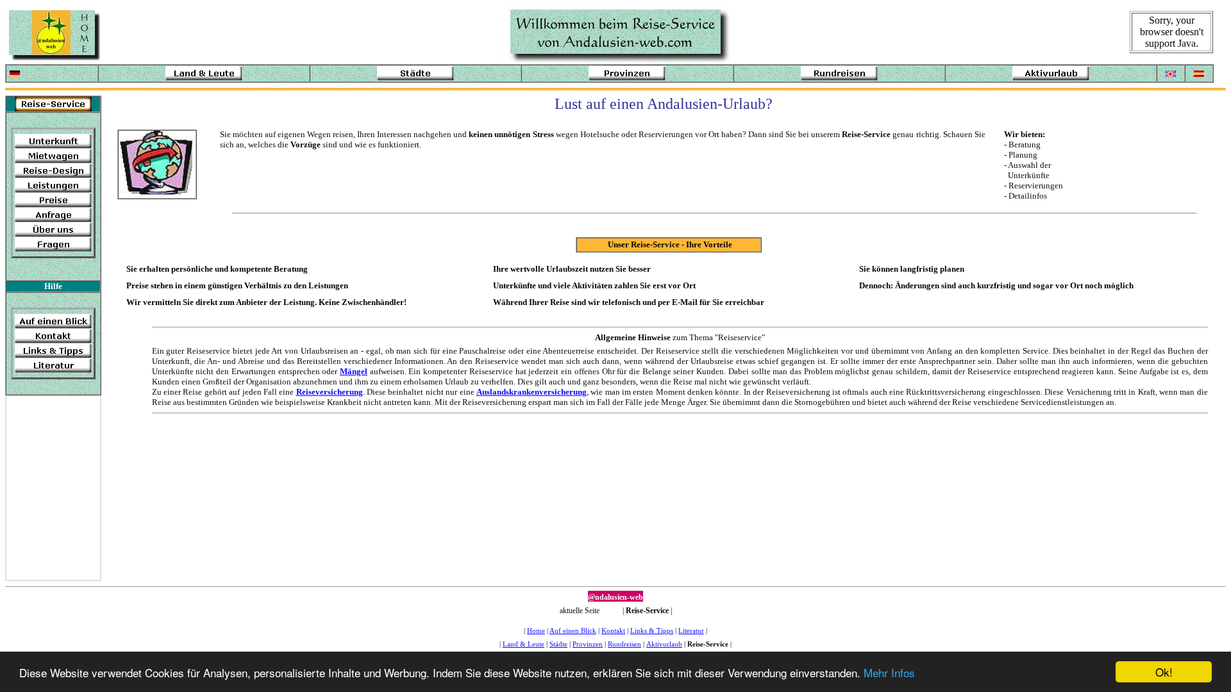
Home (536, 630)
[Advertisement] (47, 485)
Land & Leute (523, 644)
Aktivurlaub (664, 644)
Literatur (691, 630)
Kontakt (613, 630)
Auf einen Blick (572, 630)
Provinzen (588, 644)
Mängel (353, 371)
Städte (558, 644)
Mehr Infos (889, 672)
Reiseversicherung (329, 392)
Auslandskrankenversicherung (531, 392)
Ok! (1164, 672)
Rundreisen (624, 644)
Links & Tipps (651, 630)
